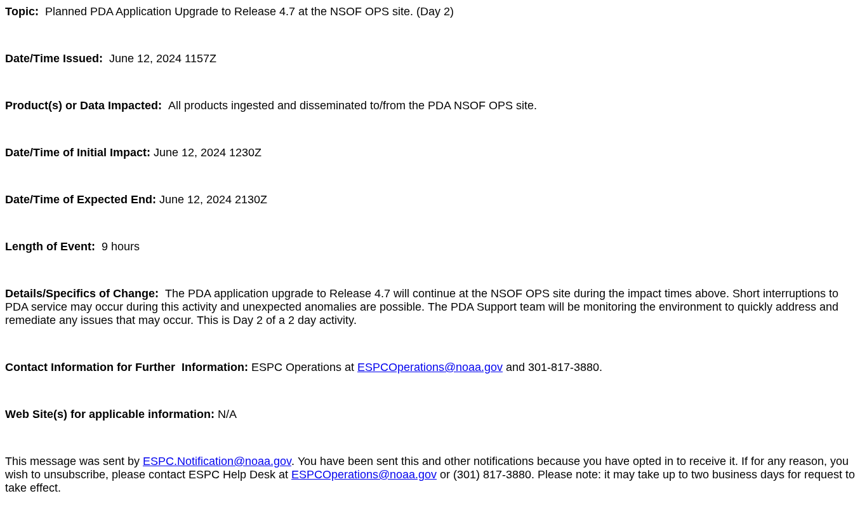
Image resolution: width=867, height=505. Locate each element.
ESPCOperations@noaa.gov (430, 367)
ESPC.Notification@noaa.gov (217, 461)
